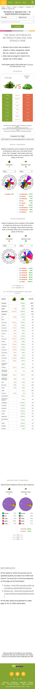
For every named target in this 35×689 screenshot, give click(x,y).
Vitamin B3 (4, 349)
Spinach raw (11, 8)
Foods (8, 7)
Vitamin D (18, 285)
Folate (3, 308)
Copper (3, 347)
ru (17, 679)
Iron (2, 316)
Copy (22, 136)
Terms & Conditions (13, 684)
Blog (24, 2)
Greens (14, 7)
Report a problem (27, 684)
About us (6, 682)
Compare (28, 7)
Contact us (14, 682)
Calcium (4, 333)
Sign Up (17, 2)
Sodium (3, 355)
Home (3, 7)
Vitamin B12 (19, 287)
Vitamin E (4, 314)
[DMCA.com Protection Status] (17, 667)
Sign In (10, 2)
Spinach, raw (20, 66)
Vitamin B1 (4, 338)
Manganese (4, 311)
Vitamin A (4, 306)
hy (21, 679)
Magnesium (4, 330)
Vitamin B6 (4, 322)
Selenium (4, 393)
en (14, 679)
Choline (3, 360)
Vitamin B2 (4, 327)
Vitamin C (4, 325)
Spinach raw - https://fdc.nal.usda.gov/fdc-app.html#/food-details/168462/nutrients (19, 593)
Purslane (21, 7)
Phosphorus (4, 352)
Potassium (4, 344)
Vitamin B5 (4, 358)
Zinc (3, 336)
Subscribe (23, 682)
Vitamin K (4, 303)
